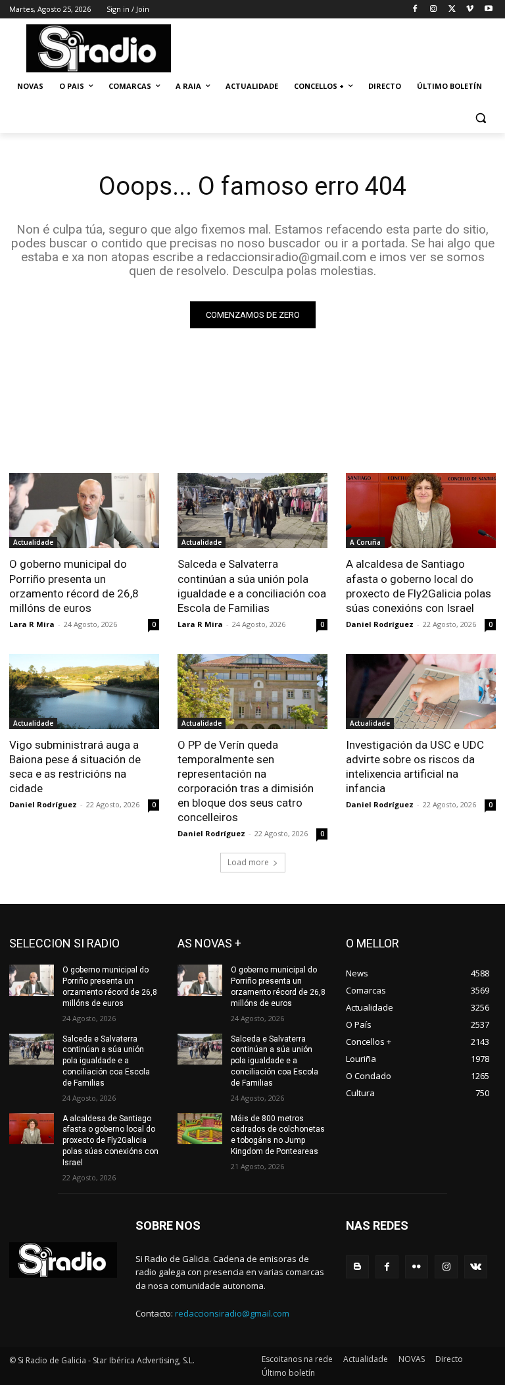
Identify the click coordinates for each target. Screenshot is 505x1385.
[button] (480, 118)
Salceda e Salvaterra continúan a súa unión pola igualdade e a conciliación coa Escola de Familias (252, 585)
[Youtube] (488, 9)
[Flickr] (416, 1266)
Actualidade (33, 542)
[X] (452, 9)
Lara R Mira (32, 624)
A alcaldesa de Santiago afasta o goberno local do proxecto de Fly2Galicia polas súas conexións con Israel (418, 585)
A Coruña (365, 542)
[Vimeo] (469, 9)
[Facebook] (415, 9)
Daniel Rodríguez (380, 624)
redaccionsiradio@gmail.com (232, 1313)
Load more (248, 862)
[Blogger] (357, 1266)
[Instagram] (433, 9)
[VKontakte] (475, 1266)
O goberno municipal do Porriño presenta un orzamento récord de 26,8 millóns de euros (74, 585)
